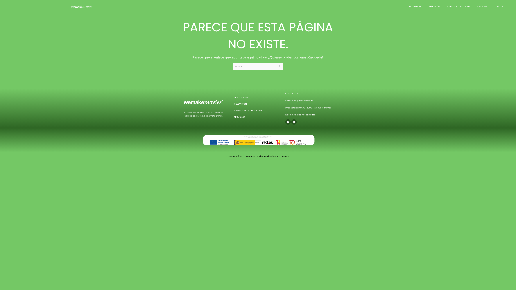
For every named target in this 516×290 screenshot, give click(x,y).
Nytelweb (284, 156)
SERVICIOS (482, 7)
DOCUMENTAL (415, 7)
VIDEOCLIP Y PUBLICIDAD (458, 7)
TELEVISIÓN (434, 7)
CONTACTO (499, 7)
